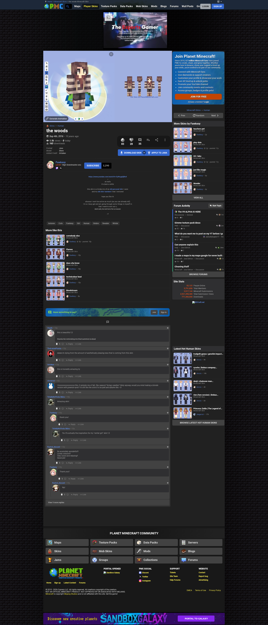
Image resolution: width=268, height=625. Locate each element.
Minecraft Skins (60, 2)
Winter (115, 223)
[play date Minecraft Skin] (183, 186)
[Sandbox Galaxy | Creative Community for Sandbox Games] (134, 619)
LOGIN (205, 6)
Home (49, 2)
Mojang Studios (70, 594)
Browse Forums (198, 313)
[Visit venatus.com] (236, 43)
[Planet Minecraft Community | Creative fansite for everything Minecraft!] (66, 573)
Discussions (179, 254)
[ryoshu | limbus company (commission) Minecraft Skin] (183, 411)
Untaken (50, 365)
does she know (73, 263)
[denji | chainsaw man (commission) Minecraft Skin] (183, 425)
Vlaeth (50, 328)
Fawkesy (61, 162)
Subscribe (93, 165)
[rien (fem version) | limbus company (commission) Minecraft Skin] (183, 438)
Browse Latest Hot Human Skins (198, 462)
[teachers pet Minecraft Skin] (183, 172)
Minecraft (50, 594)
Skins (52, 126)
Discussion (185, 265)
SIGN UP (218, 6)
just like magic (199, 209)
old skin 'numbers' (105, 192)
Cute (61, 223)
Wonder (196, 223)
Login (206, 102)
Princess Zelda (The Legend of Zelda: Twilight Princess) (207, 448)
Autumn (51, 223)
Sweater (105, 223)
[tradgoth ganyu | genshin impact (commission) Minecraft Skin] (183, 397)
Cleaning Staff (182, 306)
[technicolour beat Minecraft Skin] (55, 281)
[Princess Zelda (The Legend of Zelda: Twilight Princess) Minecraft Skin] (183, 452)
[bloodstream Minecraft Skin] (55, 295)
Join (154, 312)
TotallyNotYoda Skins (56, 397)
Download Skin (132, 153)
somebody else (73, 236)
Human (61, 126)
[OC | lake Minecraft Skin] (183, 200)
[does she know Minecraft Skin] (55, 267)
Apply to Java (159, 153)
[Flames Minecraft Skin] (55, 254)
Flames (69, 249)
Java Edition (185, 287)
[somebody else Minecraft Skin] (55, 240)
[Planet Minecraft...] (67, 6)
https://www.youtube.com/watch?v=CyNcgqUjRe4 (108, 177)
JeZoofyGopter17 (211, 276)
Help (176, 287)
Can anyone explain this (186, 284)
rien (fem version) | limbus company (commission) (205, 434)
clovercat (51, 381)
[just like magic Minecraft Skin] (183, 213)
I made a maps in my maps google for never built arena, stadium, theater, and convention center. (199, 295)
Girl (78, 223)
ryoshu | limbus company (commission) (204, 407)
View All (198, 237)
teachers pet (199, 168)
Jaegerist (200, 454)
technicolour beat (74, 277)
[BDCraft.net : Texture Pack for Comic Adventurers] (198, 341)
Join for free (198, 96)
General (190, 254)
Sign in (164, 312)
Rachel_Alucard (53, 447)
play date (197, 182)
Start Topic (216, 245)
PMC (176, 265)
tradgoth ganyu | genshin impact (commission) (207, 393)
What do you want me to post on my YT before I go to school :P (199, 273)
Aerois (199, 399)
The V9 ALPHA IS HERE (189, 251)
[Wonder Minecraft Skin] (183, 227)
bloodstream (71, 290)
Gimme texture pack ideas (187, 262)
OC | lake (197, 195)
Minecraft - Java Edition (184, 298)
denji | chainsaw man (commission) (202, 420)
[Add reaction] (62, 344)
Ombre (96, 223)
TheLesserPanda (54, 348)
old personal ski (116, 189)
